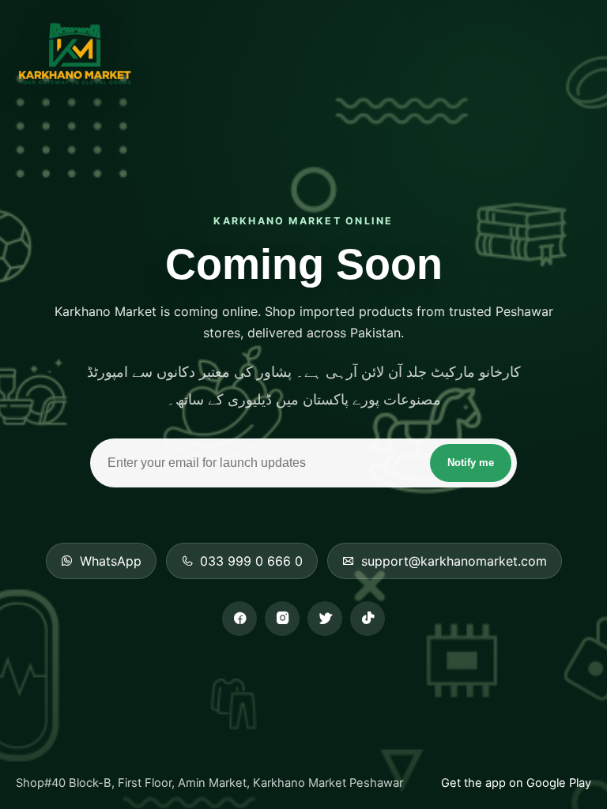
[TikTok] (367, 618)
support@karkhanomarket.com (454, 561)
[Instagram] (282, 618)
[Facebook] (239, 618)
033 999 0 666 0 (251, 561)
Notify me (470, 462)
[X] (324, 618)
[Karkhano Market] (74, 55)
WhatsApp (110, 561)
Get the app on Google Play (516, 783)
